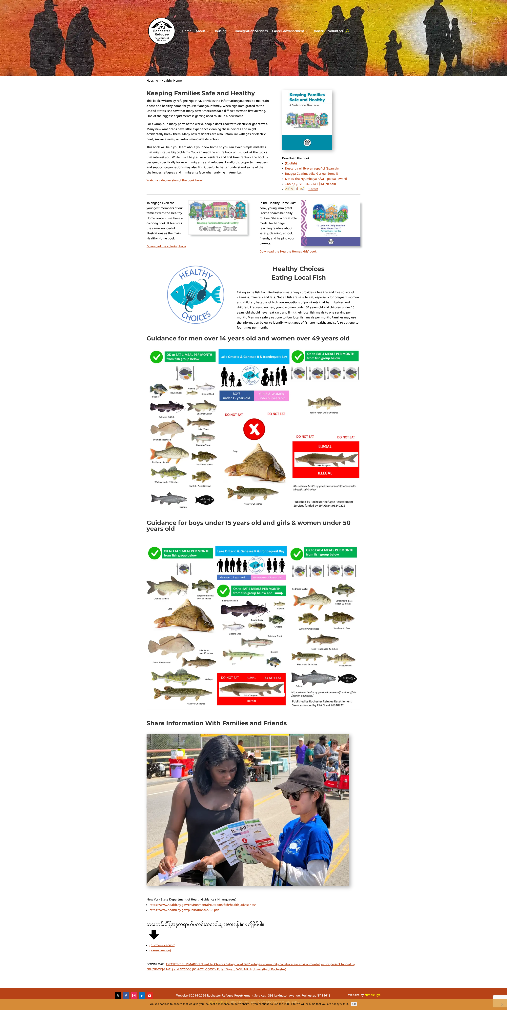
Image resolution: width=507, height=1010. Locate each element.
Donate (318, 31)
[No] (502, 1004)
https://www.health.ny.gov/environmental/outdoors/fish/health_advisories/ (203, 905)
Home (186, 31)
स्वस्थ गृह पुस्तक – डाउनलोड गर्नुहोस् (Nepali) (310, 184)
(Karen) (313, 189)
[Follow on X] (118, 995)
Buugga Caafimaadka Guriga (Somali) (311, 173)
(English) (291, 163)
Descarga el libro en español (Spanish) (312, 168)
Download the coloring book (166, 246)
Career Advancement (288, 31)
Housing (219, 31)
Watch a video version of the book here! (175, 180)
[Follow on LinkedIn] (142, 995)
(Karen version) (160, 950)
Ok (354, 1003)
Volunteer (335, 31)
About (200, 31)
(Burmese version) (162, 945)
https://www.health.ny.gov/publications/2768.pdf (184, 910)
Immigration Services (251, 31)
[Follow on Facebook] (126, 995)
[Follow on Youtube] (150, 995)
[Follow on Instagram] (134, 995)
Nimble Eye (373, 995)
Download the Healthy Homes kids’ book (287, 251)
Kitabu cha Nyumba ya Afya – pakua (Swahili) (317, 179)
